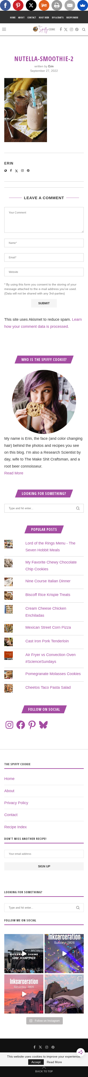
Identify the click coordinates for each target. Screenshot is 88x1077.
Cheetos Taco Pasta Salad (48, 687)
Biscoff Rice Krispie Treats (47, 595)
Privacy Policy (16, 803)
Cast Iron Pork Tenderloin (47, 641)
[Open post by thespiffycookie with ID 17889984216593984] (64, 994)
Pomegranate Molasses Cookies (53, 674)
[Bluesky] (43, 725)
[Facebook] (61, 29)
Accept (36, 1062)
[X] (31, 5)
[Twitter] (66, 29)
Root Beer (44, 17)
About (21, 17)
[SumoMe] (82, 5)
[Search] (84, 29)
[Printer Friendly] (56, 5)
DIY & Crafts (58, 17)
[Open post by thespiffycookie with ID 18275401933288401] (23, 994)
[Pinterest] (76, 29)
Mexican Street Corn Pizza (48, 627)
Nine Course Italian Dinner (47, 581)
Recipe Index (72, 17)
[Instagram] (71, 29)
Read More (13, 473)
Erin (51, 66)
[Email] (70, 5)
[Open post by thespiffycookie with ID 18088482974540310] (23, 953)
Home (12, 17)
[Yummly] (44, 5)
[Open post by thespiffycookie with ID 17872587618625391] (64, 953)
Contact (31, 17)
